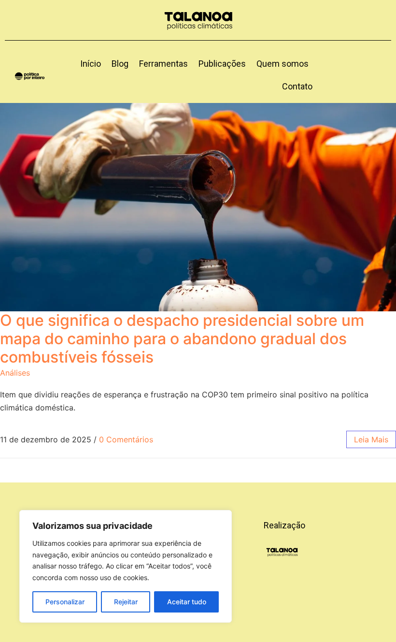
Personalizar (65, 602)
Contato (297, 86)
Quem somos (282, 63)
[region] (125, 566)
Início (90, 63)
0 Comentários (126, 439)
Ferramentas (163, 63)
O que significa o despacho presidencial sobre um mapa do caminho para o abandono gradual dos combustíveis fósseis (182, 339)
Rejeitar (126, 602)
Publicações (222, 63)
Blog (120, 63)
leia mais (371, 439)
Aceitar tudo (186, 602)
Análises (15, 373)
